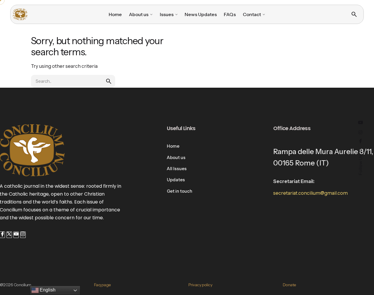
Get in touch (179, 191)
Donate (289, 284)
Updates (176, 179)
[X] (9, 235)
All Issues (177, 168)
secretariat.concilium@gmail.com (310, 193)
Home (173, 146)
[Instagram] (22, 235)
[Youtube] (16, 235)
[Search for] (73, 81)
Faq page (102, 284)
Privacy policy (200, 284)
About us (176, 157)
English (47, 289)
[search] (108, 81)
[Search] (354, 14)
